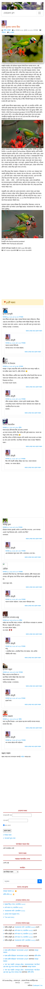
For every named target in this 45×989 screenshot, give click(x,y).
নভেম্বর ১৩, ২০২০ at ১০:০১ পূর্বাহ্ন (12, 620)
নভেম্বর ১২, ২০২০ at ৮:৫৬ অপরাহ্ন (15, 399)
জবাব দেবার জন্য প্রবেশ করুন (34, 331)
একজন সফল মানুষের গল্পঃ (11, 914)
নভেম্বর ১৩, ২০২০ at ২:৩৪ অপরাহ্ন (13, 672)
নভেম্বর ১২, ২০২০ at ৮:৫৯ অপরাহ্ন (15, 599)
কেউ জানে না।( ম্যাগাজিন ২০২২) (13, 907)
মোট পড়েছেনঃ (6, 250)
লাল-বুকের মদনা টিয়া (11, 27)
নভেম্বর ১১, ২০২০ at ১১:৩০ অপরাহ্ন (13, 366)
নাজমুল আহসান (31, 967)
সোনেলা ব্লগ (9, 13)
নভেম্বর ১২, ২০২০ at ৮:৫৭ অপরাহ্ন (15, 459)
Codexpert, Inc (37, 985)
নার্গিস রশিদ (37, 956)
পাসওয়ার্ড (5, 820)
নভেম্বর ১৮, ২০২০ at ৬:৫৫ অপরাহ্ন (15, 740)
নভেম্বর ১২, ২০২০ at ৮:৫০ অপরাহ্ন (13, 572)
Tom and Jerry (9, 917)
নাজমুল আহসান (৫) (8, 891)
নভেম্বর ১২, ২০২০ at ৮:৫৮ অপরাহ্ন (15, 551)
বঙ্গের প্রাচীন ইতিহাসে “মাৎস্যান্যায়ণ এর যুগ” (16, 950)
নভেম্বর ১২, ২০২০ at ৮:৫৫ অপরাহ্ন (15, 343)
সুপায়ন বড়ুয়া (7, 669)
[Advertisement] (22, 274)
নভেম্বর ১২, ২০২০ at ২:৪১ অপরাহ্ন (12, 527)
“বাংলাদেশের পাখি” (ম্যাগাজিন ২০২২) (14, 911)
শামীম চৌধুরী (7, 30)
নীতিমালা (17, 983)
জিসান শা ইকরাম (9, 363)
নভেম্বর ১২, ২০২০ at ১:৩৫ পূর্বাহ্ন (12, 427)
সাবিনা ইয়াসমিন (9, 424)
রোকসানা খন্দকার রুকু (11, 617)
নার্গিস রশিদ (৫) (7, 894)
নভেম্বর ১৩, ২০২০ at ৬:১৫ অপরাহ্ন (15, 646)
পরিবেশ (4, 32)
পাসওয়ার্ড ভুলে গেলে (9, 838)
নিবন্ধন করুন (8, 835)
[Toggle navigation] (39, 13)
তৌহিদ (5, 569)
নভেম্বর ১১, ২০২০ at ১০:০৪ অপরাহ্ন (13, 317)
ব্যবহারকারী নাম (7, 815)
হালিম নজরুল (8, 716)
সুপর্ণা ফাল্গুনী (8, 314)
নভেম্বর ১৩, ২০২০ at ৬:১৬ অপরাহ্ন (15, 698)
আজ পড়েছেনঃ (21, 250)
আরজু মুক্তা (7, 524)
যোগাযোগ (27, 983)
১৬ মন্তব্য (11, 32)
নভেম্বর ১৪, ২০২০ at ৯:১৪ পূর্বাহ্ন (12, 719)
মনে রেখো (7, 825)
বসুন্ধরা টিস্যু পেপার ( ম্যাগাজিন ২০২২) (14, 904)
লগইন (22, 757)
